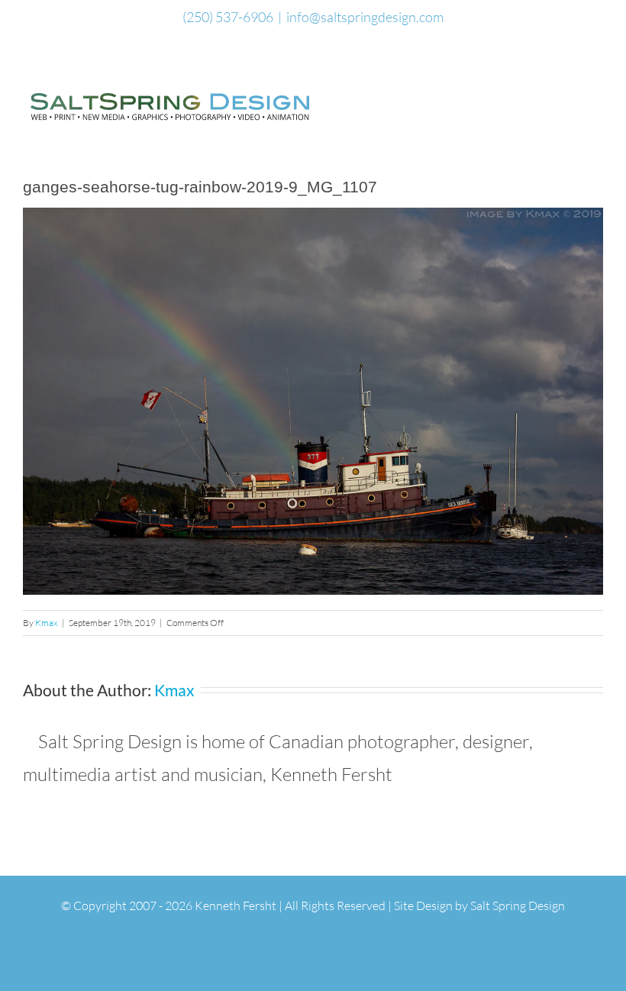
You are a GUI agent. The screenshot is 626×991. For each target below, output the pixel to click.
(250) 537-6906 (227, 16)
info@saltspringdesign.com (365, 16)
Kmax (46, 622)
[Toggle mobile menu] (597, 97)
